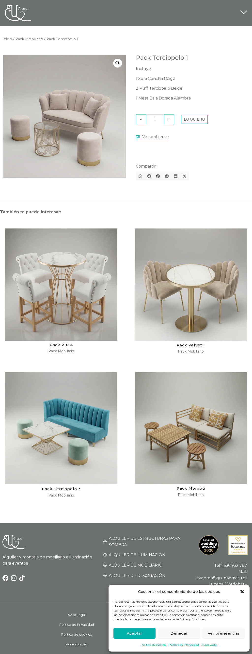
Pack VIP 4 (61, 344)
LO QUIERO (194, 119)
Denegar (179, 633)
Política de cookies (153, 644)
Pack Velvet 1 (191, 345)
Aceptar (134, 633)
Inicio (7, 39)
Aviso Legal (209, 644)
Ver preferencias (224, 633)
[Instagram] (14, 578)
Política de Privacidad (184, 644)
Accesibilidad (76, 644)
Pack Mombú (191, 488)
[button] (242, 591)
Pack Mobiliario (29, 39)
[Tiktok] (22, 578)
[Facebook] (5, 578)
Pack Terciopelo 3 (61, 488)
